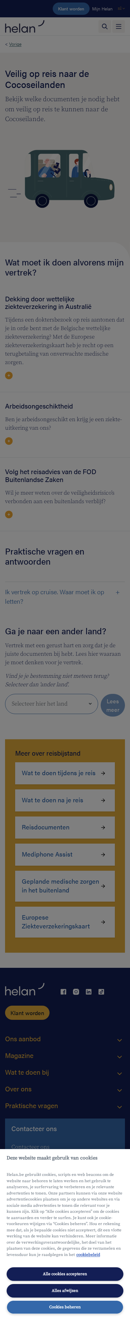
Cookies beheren (65, 1307)
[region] (65, 1234)
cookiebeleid (88, 1254)
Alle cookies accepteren (65, 1273)
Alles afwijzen (65, 1290)
